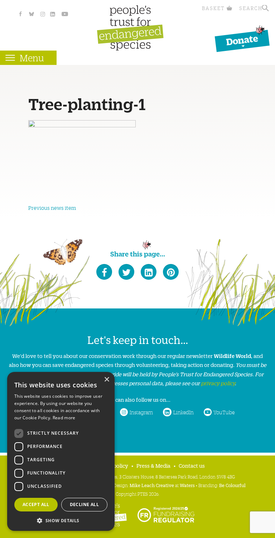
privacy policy (218, 382)
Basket (213, 8)
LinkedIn (183, 412)
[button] (60, 520)
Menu (32, 57)
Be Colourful (232, 485)
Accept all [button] (36, 504)
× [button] (106, 379)
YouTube (224, 412)
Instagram (141, 412)
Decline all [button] (84, 504)
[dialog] (61, 451)
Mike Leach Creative (152, 485)
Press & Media (153, 465)
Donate (242, 40)
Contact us (192, 465)
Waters (187, 485)
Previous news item (52, 207)
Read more (64, 418)
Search (250, 8)
